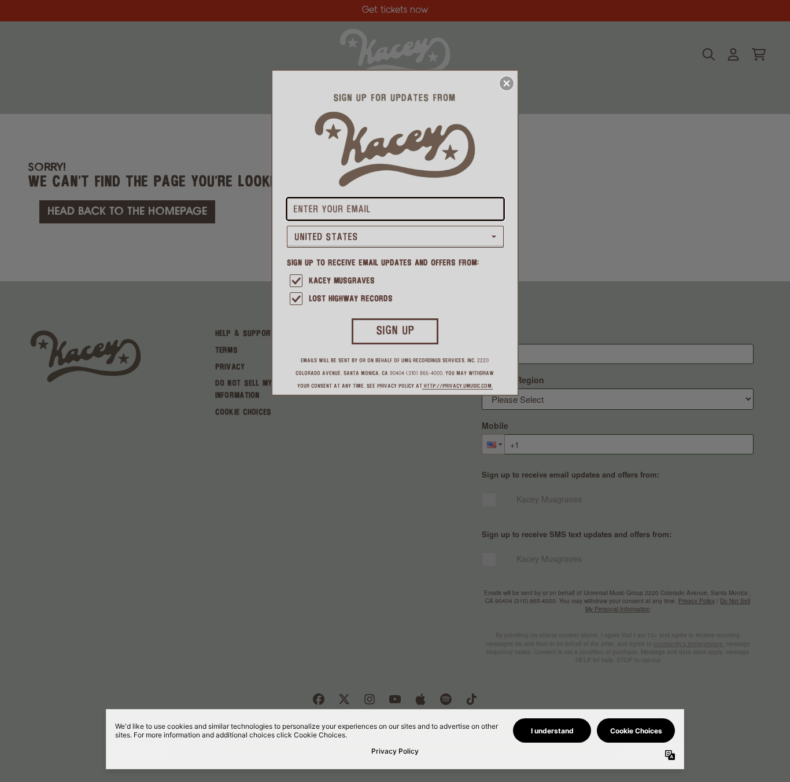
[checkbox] (397, 281)
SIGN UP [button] (395, 330)
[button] (507, 83)
